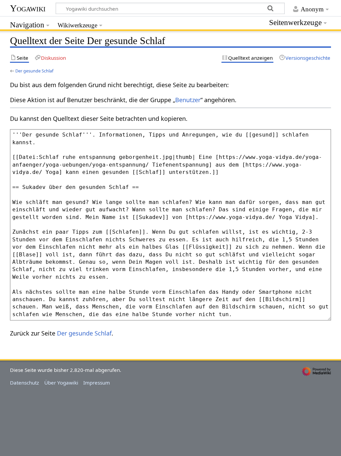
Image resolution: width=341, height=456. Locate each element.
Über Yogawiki (61, 382)
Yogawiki (28, 8)
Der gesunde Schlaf (34, 71)
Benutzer (187, 100)
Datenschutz (24, 382)
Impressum (96, 382)
